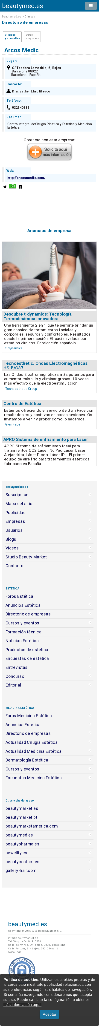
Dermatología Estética (27, 760)
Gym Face (12, 424)
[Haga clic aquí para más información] (49, 159)
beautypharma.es (23, 844)
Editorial (13, 685)
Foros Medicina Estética (29, 715)
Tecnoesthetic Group (21, 389)
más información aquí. (22, 1005)
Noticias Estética (22, 640)
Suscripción (17, 494)
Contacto (14, 565)
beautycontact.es (23, 861)
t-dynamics (14, 348)
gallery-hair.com (21, 870)
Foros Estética (19, 596)
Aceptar (49, 1014)
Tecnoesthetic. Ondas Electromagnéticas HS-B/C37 (45, 366)
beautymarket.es (22, 808)
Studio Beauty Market (26, 557)
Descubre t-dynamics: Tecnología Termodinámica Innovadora (37, 316)
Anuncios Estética (23, 605)
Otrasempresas (32, 36)
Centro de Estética (22, 403)
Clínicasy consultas (12, 36)
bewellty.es (16, 852)
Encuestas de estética (27, 658)
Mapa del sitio (19, 503)
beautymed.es (22, 6)
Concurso (15, 676)
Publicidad (16, 512)
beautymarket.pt (22, 817)
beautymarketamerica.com (32, 826)
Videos (12, 548)
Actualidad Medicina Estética (34, 751)
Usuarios (14, 530)
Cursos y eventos (22, 623)
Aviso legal (15, 952)
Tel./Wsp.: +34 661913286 (24, 941)
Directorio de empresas (28, 614)
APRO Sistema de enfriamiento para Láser (45, 439)
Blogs (11, 539)
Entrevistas (17, 667)
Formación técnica (23, 631)
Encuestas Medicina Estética (34, 777)
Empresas (15, 521)
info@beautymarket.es (23, 938)
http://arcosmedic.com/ (26, 178)
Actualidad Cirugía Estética (32, 742)
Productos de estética (27, 649)
